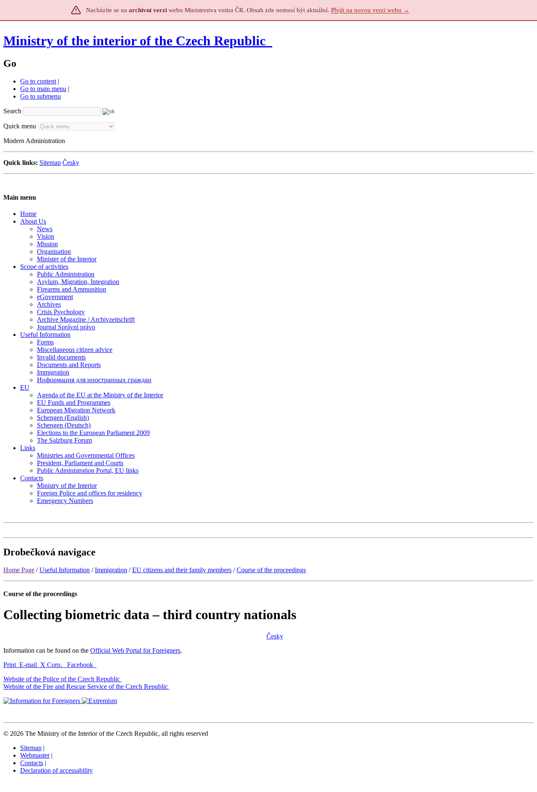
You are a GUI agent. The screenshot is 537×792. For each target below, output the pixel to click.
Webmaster (35, 755)
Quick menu (19, 126)
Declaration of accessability (56, 770)
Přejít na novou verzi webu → (370, 10)
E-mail (28, 664)
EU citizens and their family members (182, 569)
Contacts (31, 762)
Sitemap (50, 162)
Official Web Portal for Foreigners (135, 650)
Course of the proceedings (271, 569)
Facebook (81, 664)
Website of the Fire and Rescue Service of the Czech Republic (85, 686)
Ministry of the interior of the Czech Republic (134, 40)
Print (9, 664)
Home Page (18, 569)
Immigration (111, 569)
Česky (71, 162)
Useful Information (64, 569)
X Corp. (52, 664)
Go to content (38, 81)
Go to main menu (43, 88)
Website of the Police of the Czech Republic (61, 679)
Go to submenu (40, 96)
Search (12, 111)
